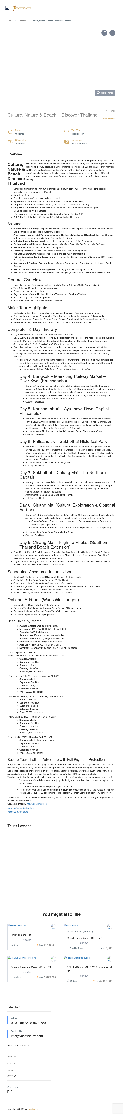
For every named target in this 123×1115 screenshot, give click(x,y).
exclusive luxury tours (18, 811)
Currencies (13, 1087)
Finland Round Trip (21, 935)
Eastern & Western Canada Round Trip (31, 967)
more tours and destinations (21, 807)
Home (10, 20)
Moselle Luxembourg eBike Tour (84, 938)
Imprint (11, 1070)
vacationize (33, 1108)
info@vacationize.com (37, 803)
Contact (11, 1063)
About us (12, 1056)
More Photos (107, 92)
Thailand (22, 20)
